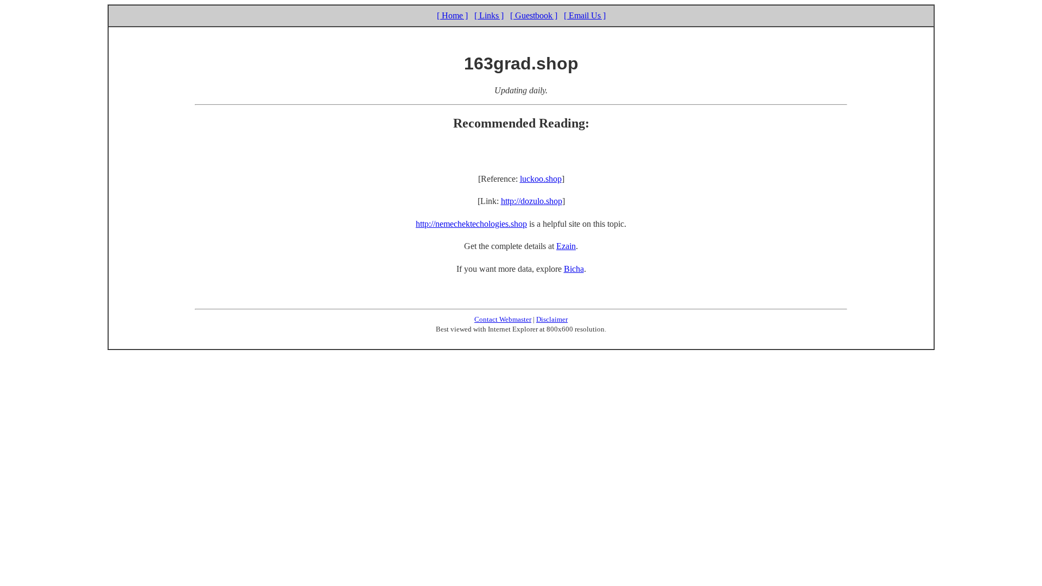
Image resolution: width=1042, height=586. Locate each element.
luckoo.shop (541, 178)
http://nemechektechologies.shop (471, 223)
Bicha (574, 268)
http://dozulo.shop (531, 201)
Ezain (566, 246)
